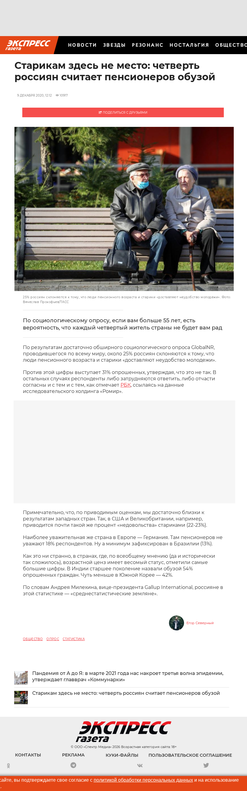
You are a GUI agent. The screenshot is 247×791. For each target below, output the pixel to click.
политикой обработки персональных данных (143, 780)
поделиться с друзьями (124, 113)
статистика (74, 639)
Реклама (73, 755)
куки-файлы (122, 755)
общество (33, 639)
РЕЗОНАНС (148, 45)
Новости (82, 45)
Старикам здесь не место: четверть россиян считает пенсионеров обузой (126, 693)
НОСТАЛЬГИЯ (189, 45)
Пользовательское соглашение (190, 755)
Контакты (28, 755)
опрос (52, 639)
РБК (125, 385)
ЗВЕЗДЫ (114, 45)
